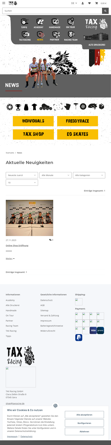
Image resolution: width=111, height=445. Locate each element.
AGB (42, 305)
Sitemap (44, 310)
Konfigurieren (84, 423)
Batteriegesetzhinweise (51, 325)
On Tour (10, 315)
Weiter (9, 258)
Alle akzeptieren (84, 414)
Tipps (8, 336)
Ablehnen (84, 431)
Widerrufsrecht (47, 330)
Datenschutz (27, 436)
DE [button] (72, 3)
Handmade (11, 310)
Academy (10, 300)
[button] (82, 3)
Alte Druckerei (13, 305)
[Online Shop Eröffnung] (29, 218)
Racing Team (12, 325)
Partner (9, 320)
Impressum (12, 436)
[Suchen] (105, 11)
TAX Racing (11, 330)
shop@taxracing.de (15, 403)
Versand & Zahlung (49, 315)
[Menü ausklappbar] (3, 2)
